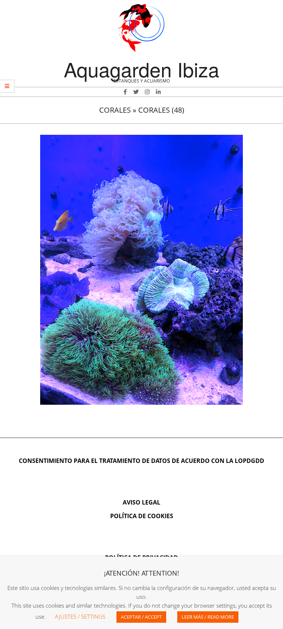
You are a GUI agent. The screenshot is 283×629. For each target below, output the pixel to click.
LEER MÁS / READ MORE (208, 617)
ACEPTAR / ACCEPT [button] (141, 617)
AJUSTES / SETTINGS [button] (80, 616)
